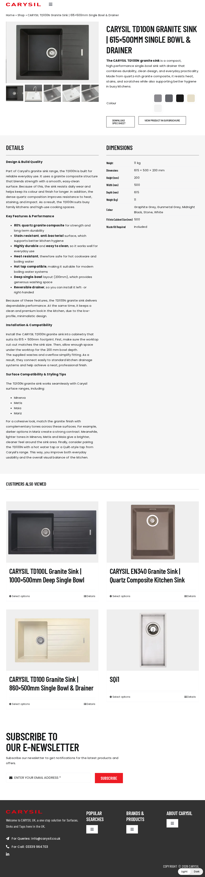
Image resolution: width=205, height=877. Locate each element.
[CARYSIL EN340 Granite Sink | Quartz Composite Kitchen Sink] (153, 532)
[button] (158, 98)
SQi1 (114, 679)
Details (91, 596)
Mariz (18, 413)
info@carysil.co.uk (45, 838)
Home (10, 15)
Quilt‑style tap (74, 447)
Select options (21, 596)
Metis (18, 403)
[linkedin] (7, 854)
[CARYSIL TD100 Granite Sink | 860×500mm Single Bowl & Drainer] (52, 640)
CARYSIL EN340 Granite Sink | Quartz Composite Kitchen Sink (147, 575)
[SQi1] (153, 640)
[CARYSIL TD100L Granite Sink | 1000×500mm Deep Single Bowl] (52, 532)
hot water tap (44, 447)
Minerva (20, 398)
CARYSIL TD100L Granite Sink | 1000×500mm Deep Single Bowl (46, 575)
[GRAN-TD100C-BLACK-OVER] (52, 52)
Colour (111, 103)
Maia (17, 408)
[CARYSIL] (23, 4)
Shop (21, 15)
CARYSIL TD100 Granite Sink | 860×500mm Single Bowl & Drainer (51, 683)
